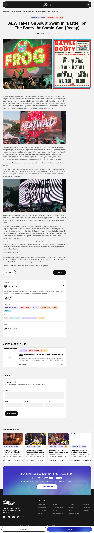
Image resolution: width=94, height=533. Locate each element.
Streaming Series (45, 307)
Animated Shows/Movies (38, 17)
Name (7, 401)
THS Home (6, 12)
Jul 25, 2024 (61, 364)
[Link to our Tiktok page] (22, 517)
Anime (55, 510)
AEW (61, 17)
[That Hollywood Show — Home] (47, 4)
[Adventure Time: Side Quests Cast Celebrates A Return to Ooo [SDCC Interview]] (58, 439)
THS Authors (86, 507)
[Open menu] (88, 4)
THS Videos (86, 510)
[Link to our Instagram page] (8, 517)
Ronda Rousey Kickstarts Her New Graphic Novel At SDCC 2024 (41, 355)
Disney (70, 507)
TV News (54, 307)
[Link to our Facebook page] (18, 517)
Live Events (35, 307)
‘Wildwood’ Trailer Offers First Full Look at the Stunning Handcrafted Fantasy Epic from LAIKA (12, 451)
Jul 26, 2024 (40, 34)
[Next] (90, 429)
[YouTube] (10, 298)
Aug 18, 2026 (42, 460)
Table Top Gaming (73, 513)
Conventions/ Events (52, 17)
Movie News (42, 504)
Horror (70, 510)
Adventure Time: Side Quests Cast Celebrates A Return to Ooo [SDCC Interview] (58, 451)
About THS (85, 504)
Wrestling (14, 266)
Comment (8, 390)
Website (47, 401)
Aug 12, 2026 (88, 460)
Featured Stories (58, 513)
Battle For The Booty (15, 318)
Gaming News (42, 510)
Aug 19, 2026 (20, 460)
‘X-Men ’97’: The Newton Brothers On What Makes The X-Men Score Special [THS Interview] (80, 451)
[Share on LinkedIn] (15, 328)
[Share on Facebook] (6, 328)
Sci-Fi (40, 513)
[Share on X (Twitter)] (10, 328)
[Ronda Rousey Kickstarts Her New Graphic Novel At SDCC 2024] (10, 357)
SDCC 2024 (41, 318)
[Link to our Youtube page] (13, 517)
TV (66, 446)
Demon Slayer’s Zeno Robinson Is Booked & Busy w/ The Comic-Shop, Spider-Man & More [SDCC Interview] (35, 451)
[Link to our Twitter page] (4, 517)
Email (27, 401)
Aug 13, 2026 (65, 460)
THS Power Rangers (59, 507)
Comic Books (23, 350)
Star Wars (56, 504)
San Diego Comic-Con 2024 (29, 318)
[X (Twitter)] (6, 298)
